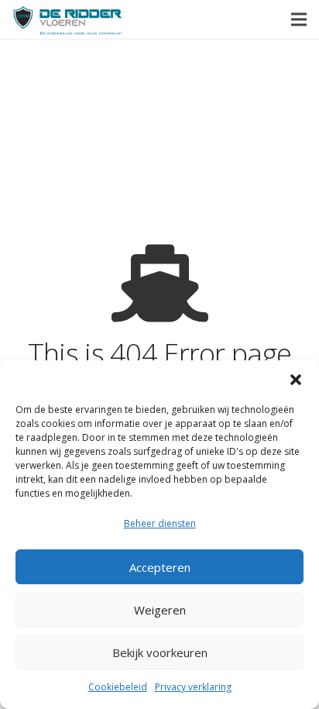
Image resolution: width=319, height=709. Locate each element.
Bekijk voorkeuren (160, 652)
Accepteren (159, 567)
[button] (296, 379)
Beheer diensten (160, 523)
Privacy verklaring (193, 687)
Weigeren (160, 610)
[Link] (67, 19)
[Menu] (299, 19)
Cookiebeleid (117, 687)
